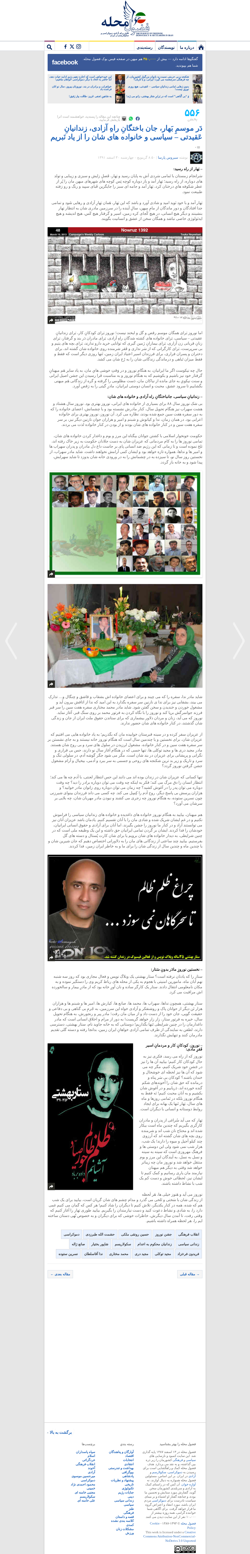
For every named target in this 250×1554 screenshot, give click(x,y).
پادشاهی (128, 1476)
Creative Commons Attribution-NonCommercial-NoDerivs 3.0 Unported (169, 1536)
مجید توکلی (163, 1254)
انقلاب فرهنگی (188, 1234)
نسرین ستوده (68, 1254)
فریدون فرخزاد (188, 1254)
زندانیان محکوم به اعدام (154, 1244)
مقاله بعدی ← (60, 1274)
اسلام (91, 1456)
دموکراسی (71, 1234)
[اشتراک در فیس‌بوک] (137, 118)
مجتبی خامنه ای (85, 1492)
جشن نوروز (163, 1234)
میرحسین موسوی (83, 1476)
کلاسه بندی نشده (122, 1521)
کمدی (130, 1525)
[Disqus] (125, 1352)
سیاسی (191, 1460)
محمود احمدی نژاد (83, 1484)
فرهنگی (178, 1460)
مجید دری (141, 1254)
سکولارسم (159, 1472)
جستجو (49, 46)
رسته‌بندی (145, 47)
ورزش (129, 1533)
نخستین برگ (201, 46)
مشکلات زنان (125, 1529)
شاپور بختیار (99, 1244)
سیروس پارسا (168, 157)
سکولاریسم (123, 1244)
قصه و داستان (124, 1517)
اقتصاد (129, 1456)
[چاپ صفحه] (124, 118)
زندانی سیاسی (188, 1244)
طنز (131, 1509)
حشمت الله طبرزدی (100, 1234)
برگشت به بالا (61, 1432)
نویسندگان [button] (166, 47)
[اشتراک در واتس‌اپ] (130, 118)
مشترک (72, 46)
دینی (131, 1496)
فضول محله (125, 18)
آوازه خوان (188, 1484)
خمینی (91, 1488)
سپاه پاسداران (85, 1452)
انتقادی (129, 1464)
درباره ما (187, 47)
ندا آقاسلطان (93, 1254)
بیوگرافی (128, 1472)
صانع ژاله (78, 1244)
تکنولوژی (128, 1488)
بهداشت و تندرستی (121, 1468)
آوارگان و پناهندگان (121, 1452)
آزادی (192, 1476)
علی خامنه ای (86, 1500)
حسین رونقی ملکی (135, 1234)
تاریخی (129, 1484)
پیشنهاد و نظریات (122, 1480)
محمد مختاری (118, 1254)
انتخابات (128, 1460)
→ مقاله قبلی (190, 1274)
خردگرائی (88, 1460)
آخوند (91, 1468)
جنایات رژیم (126, 1492)
